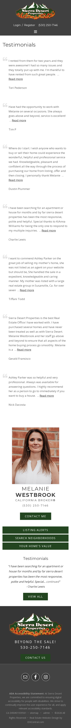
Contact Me (35, 516)
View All (35, 596)
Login (17, 25)
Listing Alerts (35, 530)
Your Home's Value (35, 546)
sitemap (34, 712)
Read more (16, 79)
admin (46, 712)
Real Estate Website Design (44, 717)
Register (29, 25)
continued (52, 581)
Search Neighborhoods (35, 538)
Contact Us (35, 658)
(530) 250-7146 (48, 25)
